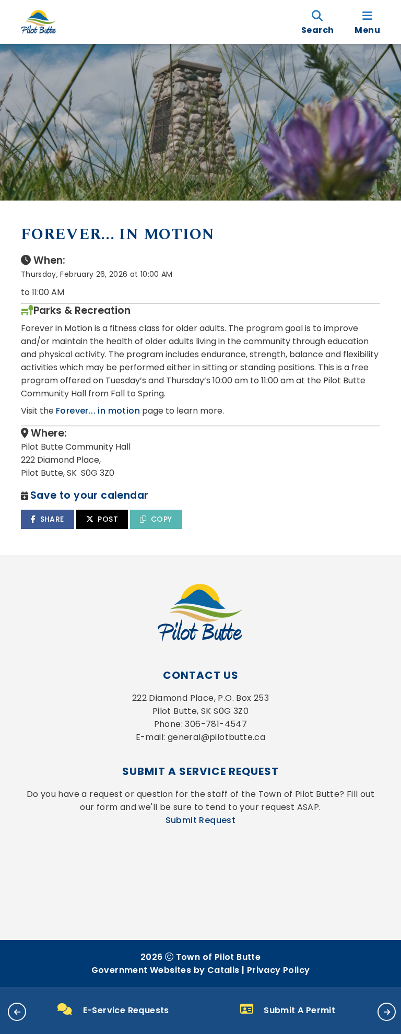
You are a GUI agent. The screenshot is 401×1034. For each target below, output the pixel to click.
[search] (317, 22)
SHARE (52, 519)
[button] (17, 1012)
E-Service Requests (126, 1010)
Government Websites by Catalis (165, 970)
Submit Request (201, 820)
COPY (161, 519)
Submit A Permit (299, 1010)
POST (108, 519)
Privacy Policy (278, 970)
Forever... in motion (98, 411)
